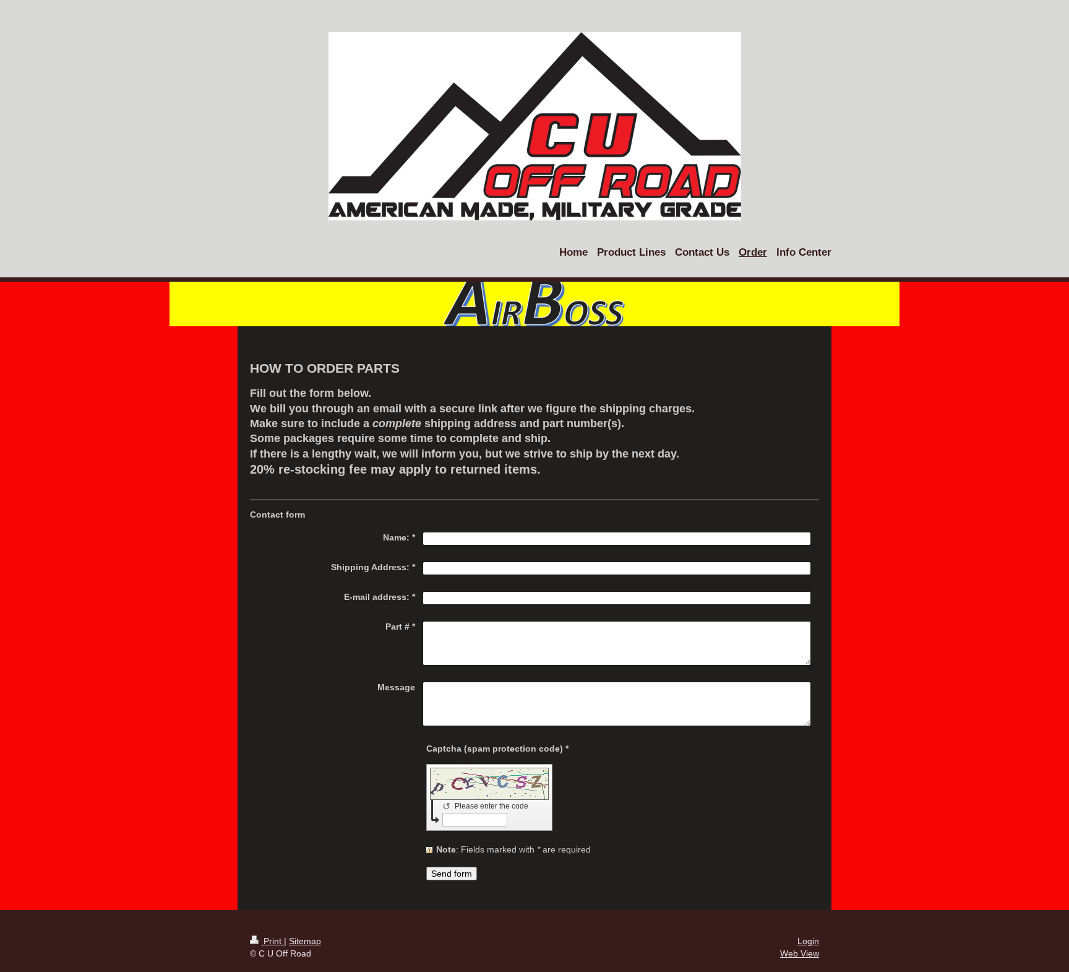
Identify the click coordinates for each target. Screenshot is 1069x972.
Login (808, 941)
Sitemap (305, 941)
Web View (799, 953)
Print (272, 941)
